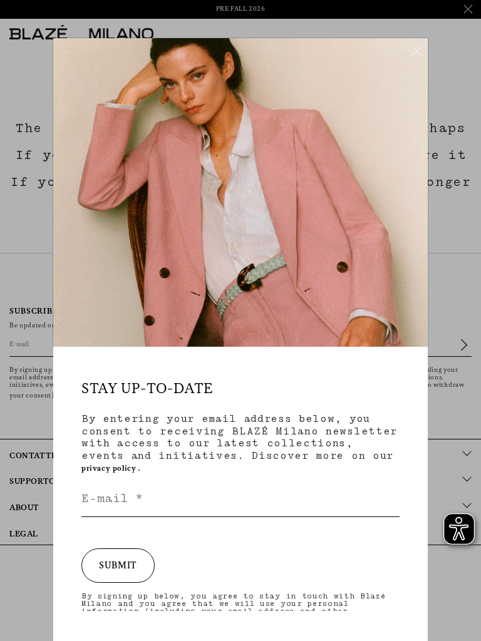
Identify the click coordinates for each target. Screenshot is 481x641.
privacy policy (108, 468)
